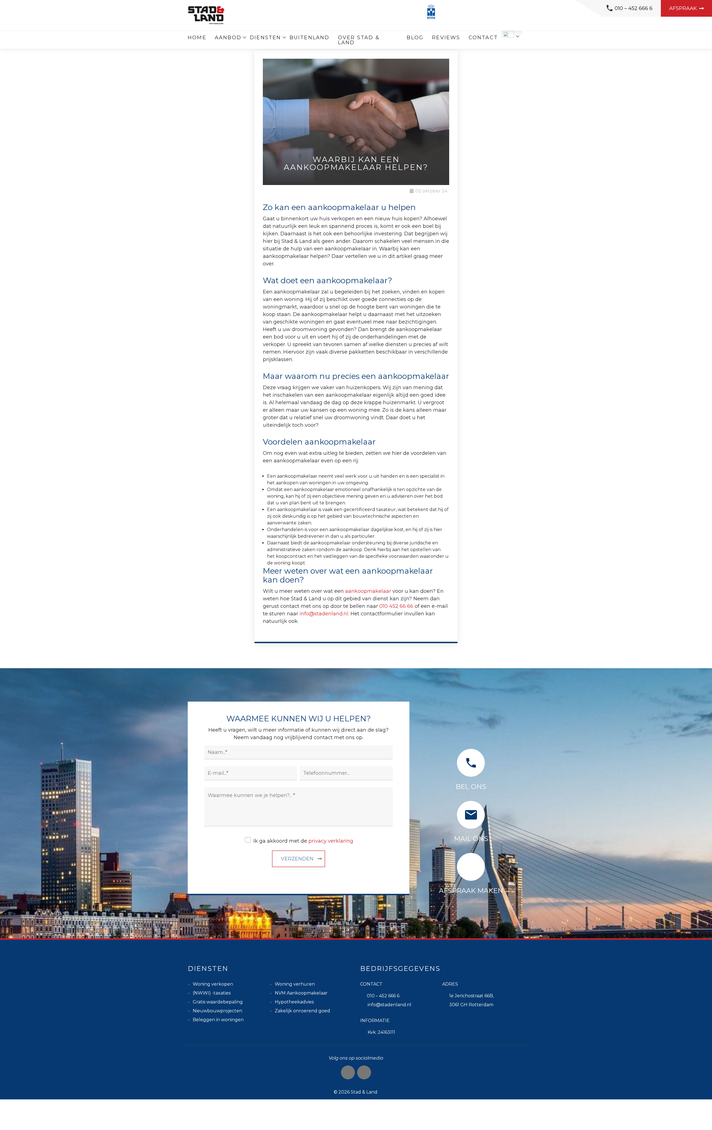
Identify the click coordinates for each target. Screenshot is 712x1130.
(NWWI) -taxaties (212, 993)
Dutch (508, 34)
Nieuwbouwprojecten (217, 1010)
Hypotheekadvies (294, 1002)
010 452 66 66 (396, 606)
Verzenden (297, 859)
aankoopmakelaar (368, 591)
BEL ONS (471, 787)
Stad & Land (364, 1092)
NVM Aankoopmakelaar (301, 993)
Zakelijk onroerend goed (302, 1010)
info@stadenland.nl (324, 614)
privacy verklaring (330, 841)
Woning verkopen (213, 984)
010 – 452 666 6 (633, 8)
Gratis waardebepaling (218, 1002)
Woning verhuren (295, 984)
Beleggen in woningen (218, 1019)
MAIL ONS (471, 839)
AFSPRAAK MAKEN (471, 891)
